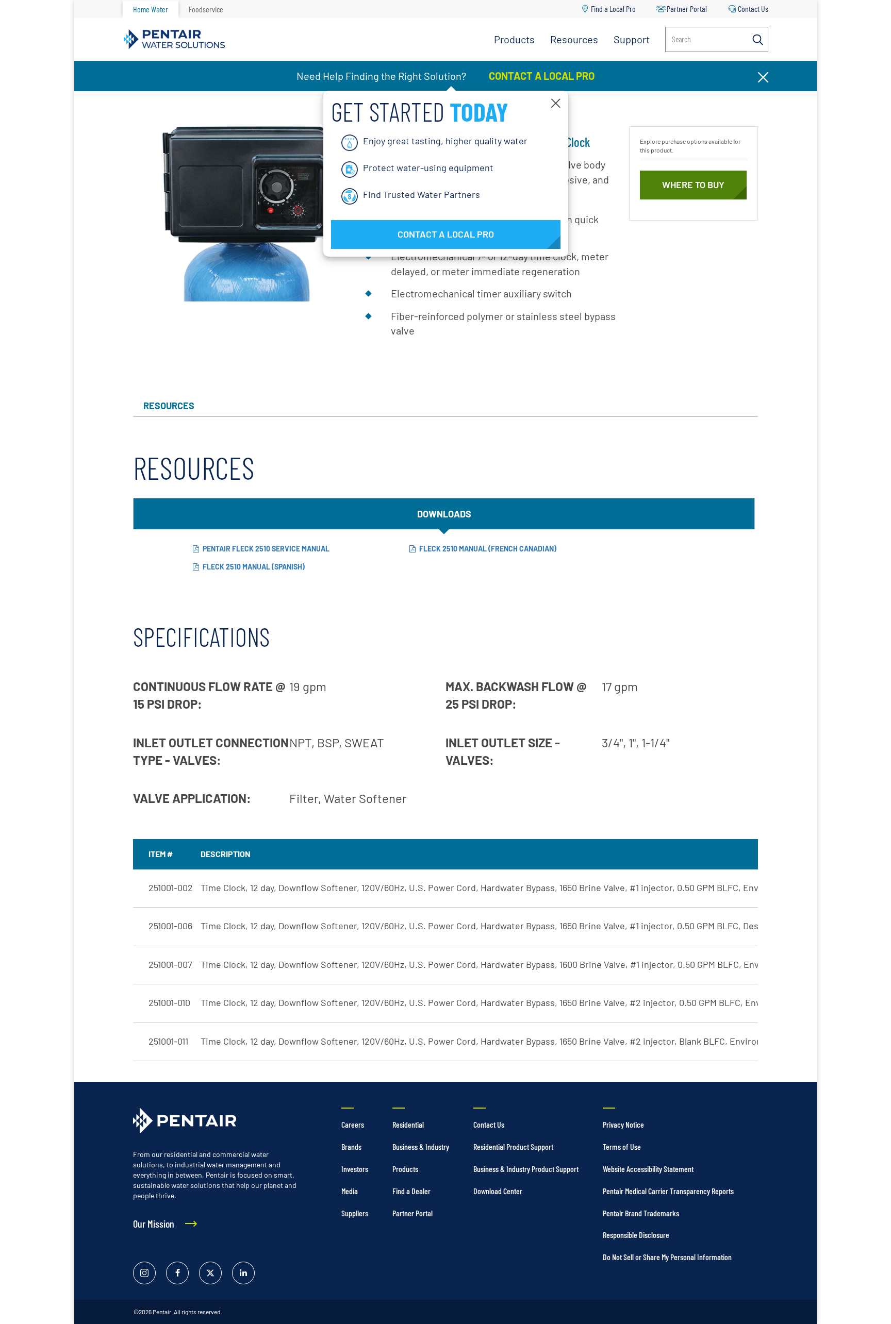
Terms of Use (622, 1146)
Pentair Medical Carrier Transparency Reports (668, 1191)
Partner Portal (687, 8)
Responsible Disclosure (636, 1234)
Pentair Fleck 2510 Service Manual (266, 548)
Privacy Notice (623, 1124)
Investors (354, 1169)
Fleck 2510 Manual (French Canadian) (487, 548)
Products (514, 39)
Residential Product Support (513, 1146)
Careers (352, 1124)
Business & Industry (420, 1146)
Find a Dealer (411, 1191)
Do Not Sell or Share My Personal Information (667, 1257)
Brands (351, 1146)
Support (632, 39)
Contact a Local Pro (541, 76)
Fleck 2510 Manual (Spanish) (254, 566)
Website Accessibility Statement (648, 1169)
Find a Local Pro (613, 8)
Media (349, 1191)
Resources (574, 39)
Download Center (497, 1191)
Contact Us (753, 8)
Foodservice (206, 9)
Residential (408, 1124)
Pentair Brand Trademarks (641, 1213)
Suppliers (354, 1213)
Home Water (150, 9)
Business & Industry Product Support (526, 1169)
